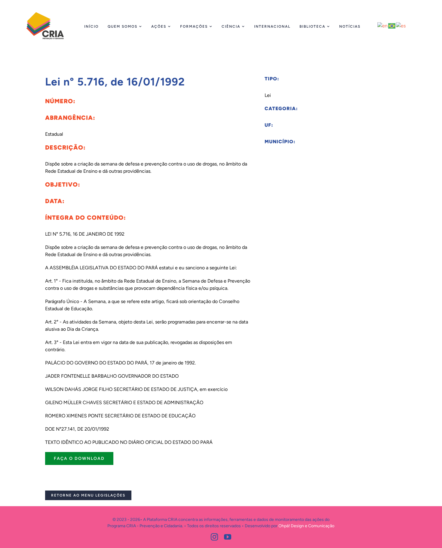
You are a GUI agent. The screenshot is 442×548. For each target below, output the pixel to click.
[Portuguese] (392, 25)
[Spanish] (401, 25)
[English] (382, 25)
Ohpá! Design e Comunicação (306, 525)
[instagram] (214, 536)
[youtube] (227, 536)
